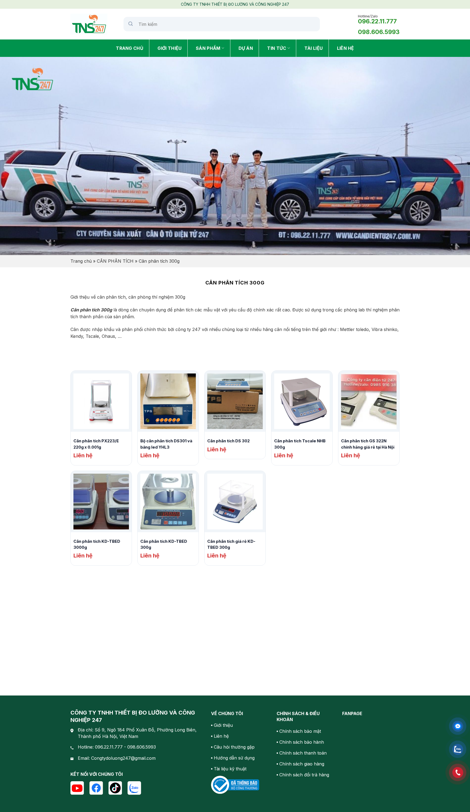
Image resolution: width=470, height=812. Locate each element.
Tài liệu (313, 48)
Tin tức (276, 48)
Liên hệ (345, 48)
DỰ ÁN (246, 48)
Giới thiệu (169, 48)
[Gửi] (130, 24)
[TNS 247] (92, 24)
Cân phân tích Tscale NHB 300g (300, 444)
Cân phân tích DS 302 (228, 441)
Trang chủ (129, 48)
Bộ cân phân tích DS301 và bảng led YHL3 (166, 444)
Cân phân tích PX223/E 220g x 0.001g (96, 444)
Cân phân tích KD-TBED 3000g (96, 544)
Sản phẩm (208, 48)
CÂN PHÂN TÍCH (115, 261)
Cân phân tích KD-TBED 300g (163, 544)
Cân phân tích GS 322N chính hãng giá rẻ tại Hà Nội (367, 444)
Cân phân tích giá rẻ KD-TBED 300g (231, 544)
